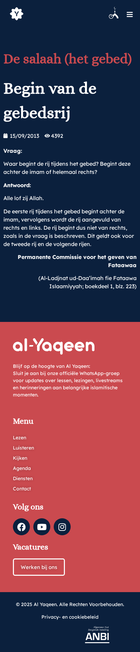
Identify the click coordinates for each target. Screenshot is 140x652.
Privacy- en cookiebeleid (70, 617)
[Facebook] (21, 526)
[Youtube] (41, 526)
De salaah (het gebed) (67, 58)
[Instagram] (62, 526)
